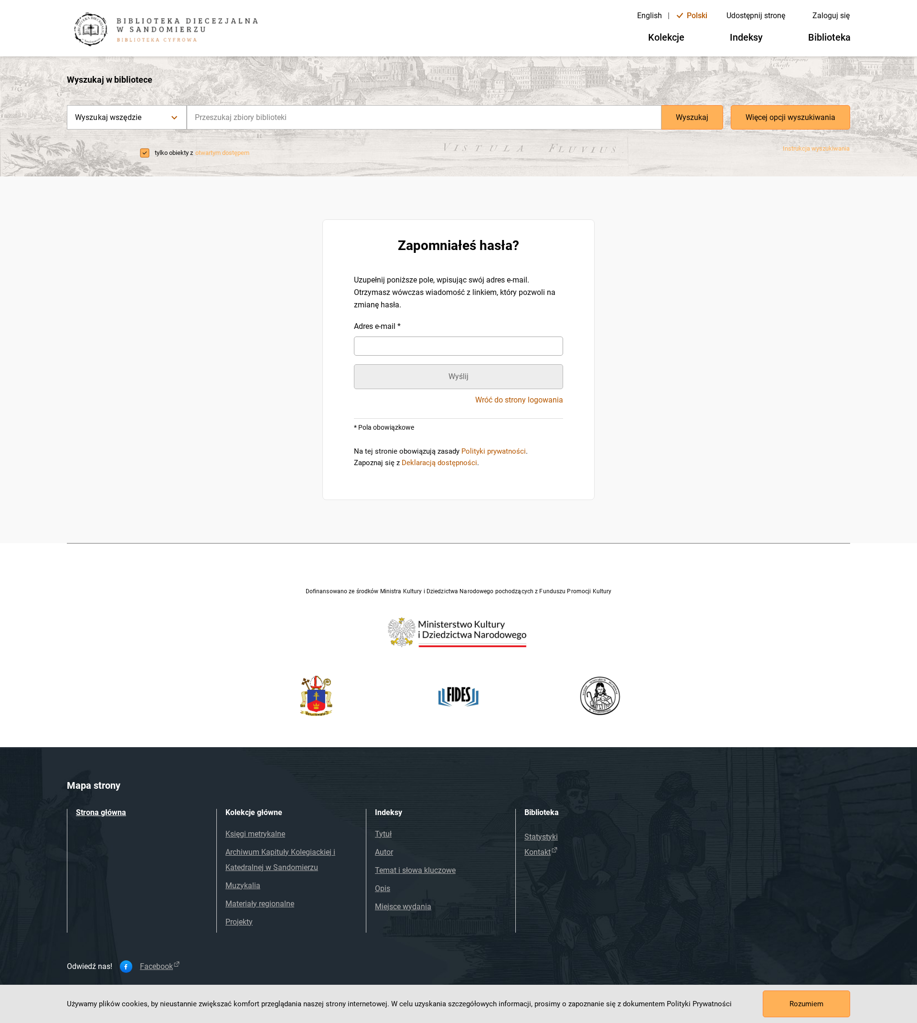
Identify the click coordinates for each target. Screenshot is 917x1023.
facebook (156, 966)
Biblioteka (829, 37)
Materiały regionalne (259, 903)
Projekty (239, 921)
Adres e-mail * (377, 326)
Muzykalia (242, 885)
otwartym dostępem (222, 152)
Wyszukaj (692, 117)
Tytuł (383, 833)
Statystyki (541, 836)
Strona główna (101, 812)
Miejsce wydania (403, 906)
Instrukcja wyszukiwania (816, 148)
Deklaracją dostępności (439, 462)
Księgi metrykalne (255, 833)
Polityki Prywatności (699, 1004)
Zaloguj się (831, 15)
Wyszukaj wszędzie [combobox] (108, 117)
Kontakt (537, 852)
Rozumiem (806, 1004)
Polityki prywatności (493, 451)
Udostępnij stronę (755, 15)
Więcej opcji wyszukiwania (790, 117)
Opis (382, 888)
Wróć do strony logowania (519, 400)
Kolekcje (666, 37)
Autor (384, 852)
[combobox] (424, 117)
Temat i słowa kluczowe (415, 870)
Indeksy (746, 37)
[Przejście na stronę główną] (169, 30)
